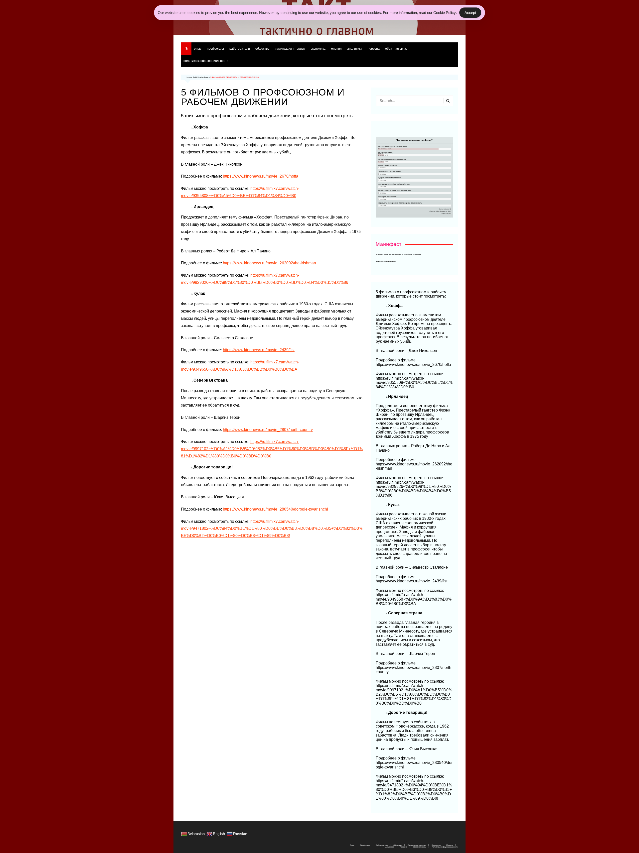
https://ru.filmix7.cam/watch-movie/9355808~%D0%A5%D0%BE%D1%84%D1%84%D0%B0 (414, 382)
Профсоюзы (215, 48)
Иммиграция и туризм (290, 48)
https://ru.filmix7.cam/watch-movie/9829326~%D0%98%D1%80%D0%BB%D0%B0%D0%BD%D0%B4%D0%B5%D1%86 (413, 489)
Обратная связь (396, 48)
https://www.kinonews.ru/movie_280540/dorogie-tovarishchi (275, 509)
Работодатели (239, 48)
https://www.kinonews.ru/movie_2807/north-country (268, 429)
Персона (374, 48)
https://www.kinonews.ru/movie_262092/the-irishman (269, 263)
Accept (470, 12)
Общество (262, 48)
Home (188, 77)
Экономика (318, 48)
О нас (197, 48)
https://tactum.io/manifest (386, 261)
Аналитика (354, 48)
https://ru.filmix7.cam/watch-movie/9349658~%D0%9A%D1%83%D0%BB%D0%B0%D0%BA (414, 599)
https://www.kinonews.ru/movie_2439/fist (259, 350)
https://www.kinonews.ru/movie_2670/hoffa (260, 176)
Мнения (336, 48)
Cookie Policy (444, 12)
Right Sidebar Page (200, 77)
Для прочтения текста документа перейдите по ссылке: (399, 254)
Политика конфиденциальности (205, 61)
